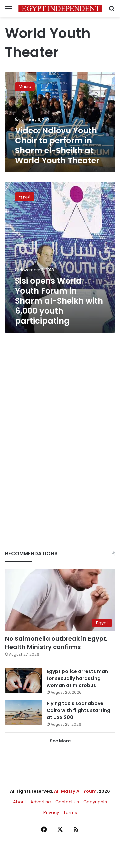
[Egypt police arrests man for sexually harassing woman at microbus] (23, 680)
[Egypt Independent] (60, 8)
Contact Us (67, 802)
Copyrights (95, 802)
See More (60, 741)
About (19, 802)
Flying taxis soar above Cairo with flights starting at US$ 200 (78, 710)
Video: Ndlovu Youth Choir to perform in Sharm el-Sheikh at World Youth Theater (57, 145)
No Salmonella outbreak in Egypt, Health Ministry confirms (56, 642)
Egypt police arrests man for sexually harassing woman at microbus (77, 678)
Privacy (51, 812)
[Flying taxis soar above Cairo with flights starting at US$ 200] (23, 712)
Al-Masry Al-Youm (75, 791)
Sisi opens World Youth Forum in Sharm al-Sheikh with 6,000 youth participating (59, 300)
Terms (70, 812)
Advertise (40, 802)
